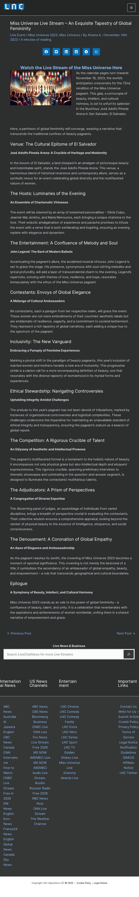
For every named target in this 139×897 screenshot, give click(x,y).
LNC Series (69, 737)
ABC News (40, 706)
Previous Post (19, 633)
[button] (46, 51)
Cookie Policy (128, 722)
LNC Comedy (69, 711)
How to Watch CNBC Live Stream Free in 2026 (8, 783)
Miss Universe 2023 (43, 35)
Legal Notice (128, 742)
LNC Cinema (70, 706)
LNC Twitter (128, 773)
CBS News (40, 711)
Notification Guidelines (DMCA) (128, 752)
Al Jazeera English (9, 727)
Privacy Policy (128, 727)
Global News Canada (8, 849)
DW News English (8, 808)
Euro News (7, 821)
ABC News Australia (9, 712)
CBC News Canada (8, 742)
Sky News (7, 862)
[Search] (129, 654)
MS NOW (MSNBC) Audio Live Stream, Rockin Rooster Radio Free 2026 (40, 778)
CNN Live (40, 732)
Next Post (126, 633)
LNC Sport (69, 742)
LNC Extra (69, 727)
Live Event (17, 35)
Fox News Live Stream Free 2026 (40, 742)
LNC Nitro (69, 732)
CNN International (10, 757)
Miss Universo (69, 35)
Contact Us (128, 706)
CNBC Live (40, 727)
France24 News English (10, 834)
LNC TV (69, 747)
